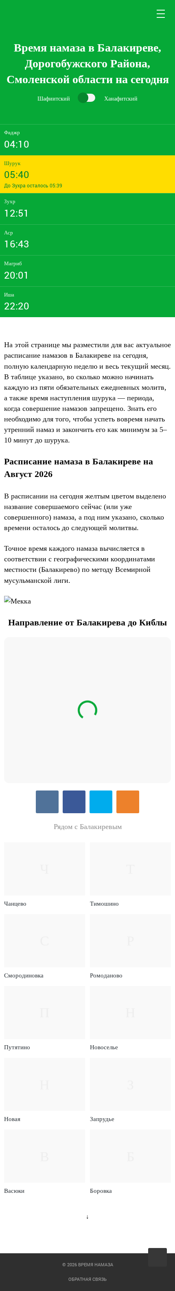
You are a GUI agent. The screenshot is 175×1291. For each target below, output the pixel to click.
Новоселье (104, 1047)
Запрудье (102, 1119)
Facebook (74, 801)
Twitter (101, 801)
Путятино (17, 1047)
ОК (127, 801)
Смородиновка (24, 975)
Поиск (141, 14)
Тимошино (104, 903)
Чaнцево (15, 903)
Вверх (158, 1257)
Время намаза (38, 13)
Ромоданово (106, 975)
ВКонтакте (47, 801)
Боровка (101, 1191)
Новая (12, 1119)
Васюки (14, 1191)
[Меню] (161, 14)
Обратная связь (87, 1279)
